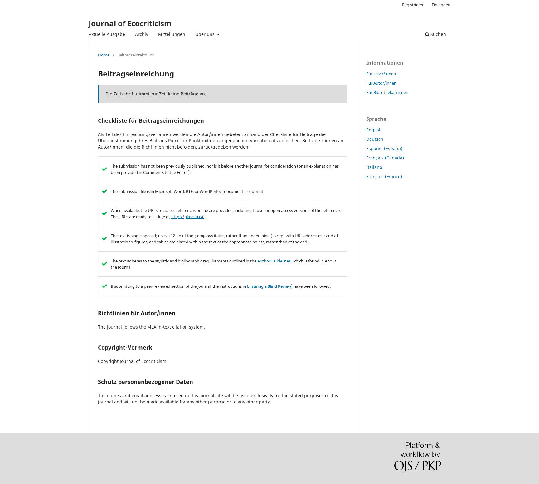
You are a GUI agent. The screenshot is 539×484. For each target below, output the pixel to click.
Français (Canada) (385, 158)
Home (103, 55)
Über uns (205, 34)
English (374, 130)
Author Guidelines (274, 261)
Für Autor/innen (381, 83)
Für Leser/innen (381, 73)
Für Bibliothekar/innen (387, 92)
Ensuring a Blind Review (269, 286)
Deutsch (374, 139)
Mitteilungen (171, 34)
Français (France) (384, 176)
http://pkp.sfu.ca (187, 216)
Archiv (141, 34)
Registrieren (413, 4)
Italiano (374, 167)
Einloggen (441, 4)
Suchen (437, 34)
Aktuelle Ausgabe (107, 34)
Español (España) (384, 148)
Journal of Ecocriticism (130, 23)
